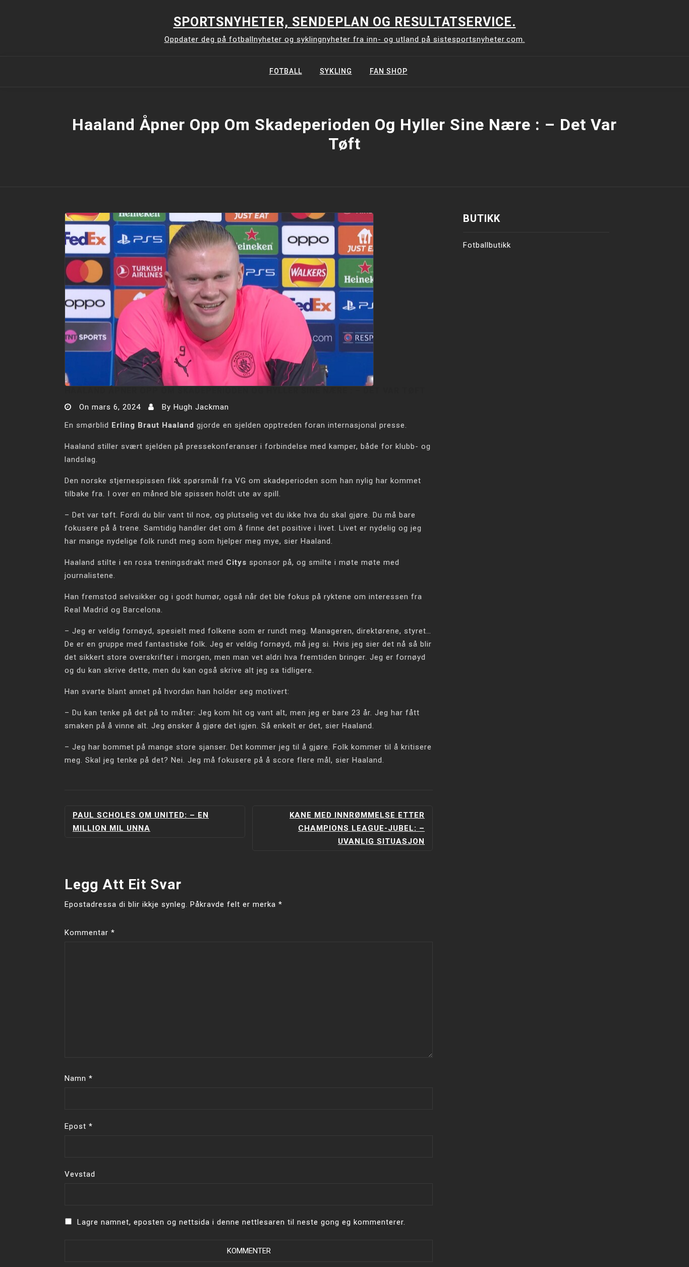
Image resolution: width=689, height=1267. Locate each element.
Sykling (336, 71)
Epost (79, 1126)
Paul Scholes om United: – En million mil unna (141, 822)
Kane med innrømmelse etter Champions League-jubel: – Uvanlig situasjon (357, 828)
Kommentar (90, 932)
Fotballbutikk (487, 245)
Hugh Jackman (201, 407)
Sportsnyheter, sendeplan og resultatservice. (345, 22)
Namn (79, 1078)
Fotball (285, 71)
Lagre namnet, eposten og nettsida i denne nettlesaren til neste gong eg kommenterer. (241, 1222)
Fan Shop (389, 71)
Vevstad (80, 1174)
